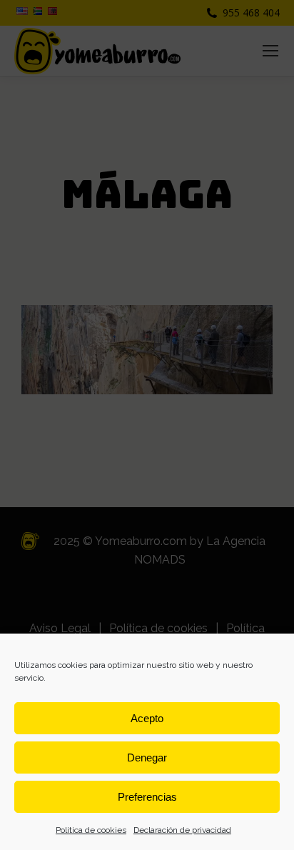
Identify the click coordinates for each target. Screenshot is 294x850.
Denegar (147, 757)
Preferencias (147, 797)
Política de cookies (91, 830)
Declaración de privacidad (182, 830)
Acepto (147, 718)
